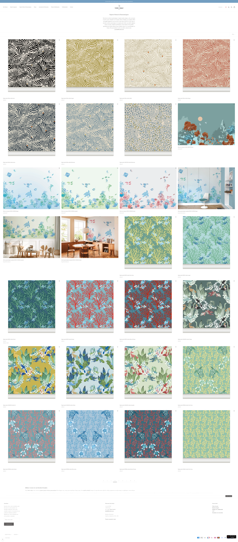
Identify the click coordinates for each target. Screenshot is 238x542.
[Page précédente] (103, 480)
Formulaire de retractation (217, 513)
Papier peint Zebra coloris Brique (184, 98)
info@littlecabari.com (109, 511)
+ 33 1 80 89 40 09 (111, 509)
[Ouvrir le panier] (234, 7)
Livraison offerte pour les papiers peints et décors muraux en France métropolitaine (119, 1)
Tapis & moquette (13, 7)
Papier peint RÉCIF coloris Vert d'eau (127, 275)
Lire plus (228, 496)
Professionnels (64, 7)
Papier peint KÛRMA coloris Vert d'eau (185, 405)
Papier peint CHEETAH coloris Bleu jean (127, 162)
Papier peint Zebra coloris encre (9, 162)
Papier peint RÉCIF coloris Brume (67, 339)
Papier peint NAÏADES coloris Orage (185, 339)
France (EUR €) (8, 534)
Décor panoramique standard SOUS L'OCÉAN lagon (188, 211)
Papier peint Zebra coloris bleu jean (68, 162)
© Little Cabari (7, 537)
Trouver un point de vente (110, 519)
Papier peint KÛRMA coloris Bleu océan (68, 469)
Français (220, 7)
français (16, 534)
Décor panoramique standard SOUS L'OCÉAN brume (71, 260)
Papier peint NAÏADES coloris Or (9, 405)
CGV (213, 511)
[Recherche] (231, 7)
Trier (233, 34)
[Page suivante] (135, 480)
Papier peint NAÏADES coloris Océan (68, 405)
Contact (71, 7)
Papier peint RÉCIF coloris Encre (9, 339)
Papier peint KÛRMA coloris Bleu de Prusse (128, 469)
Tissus (35, 7)
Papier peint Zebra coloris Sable (126, 98)
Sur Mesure (5, 7)
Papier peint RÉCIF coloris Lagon (184, 275)
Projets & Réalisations (55, 7)
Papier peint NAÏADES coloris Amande (127, 405)
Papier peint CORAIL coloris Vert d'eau (185, 469)
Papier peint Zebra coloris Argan (67, 98)
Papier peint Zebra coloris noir (9, 98)
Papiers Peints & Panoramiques (25, 7)
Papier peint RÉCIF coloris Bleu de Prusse (127, 339)
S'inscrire (9, 524)
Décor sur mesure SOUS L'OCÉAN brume (127, 211)
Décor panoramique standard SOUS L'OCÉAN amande (13, 260)
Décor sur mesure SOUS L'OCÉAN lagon (10, 211)
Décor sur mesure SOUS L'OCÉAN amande (69, 211)
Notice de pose (215, 506)
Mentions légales (215, 508)
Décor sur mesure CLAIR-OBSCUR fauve (185, 147)
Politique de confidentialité (217, 509)
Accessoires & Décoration (43, 7)
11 (130, 480)
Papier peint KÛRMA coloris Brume (9, 469)
